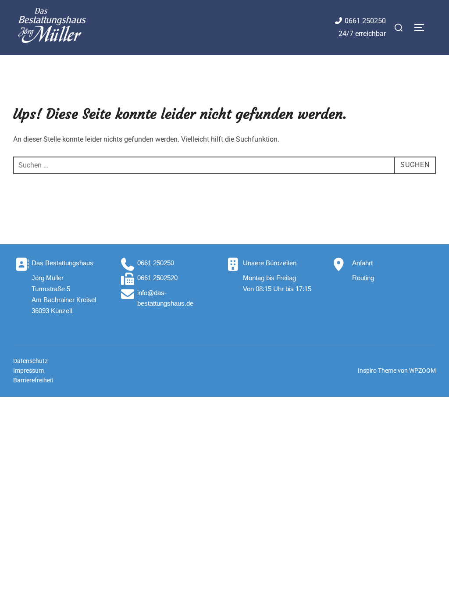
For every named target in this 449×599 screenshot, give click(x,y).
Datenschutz (30, 360)
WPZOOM (422, 370)
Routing (363, 278)
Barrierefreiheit (33, 380)
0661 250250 (365, 21)
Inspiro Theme (377, 370)
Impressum (28, 370)
